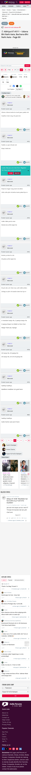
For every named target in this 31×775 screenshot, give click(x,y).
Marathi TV (6, 584)
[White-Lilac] (2, 77)
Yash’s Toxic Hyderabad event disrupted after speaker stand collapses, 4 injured (9, 479)
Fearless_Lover (20, 520)
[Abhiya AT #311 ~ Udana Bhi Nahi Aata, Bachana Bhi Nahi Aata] (2, 69)
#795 (28, 252)
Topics (18, 6)
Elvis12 (24, 648)
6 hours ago (15, 617)
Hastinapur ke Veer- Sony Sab (10, 595)
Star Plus (5, 732)
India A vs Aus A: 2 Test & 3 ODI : (11, 665)
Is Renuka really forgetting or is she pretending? (12, 655)
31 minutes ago (15, 589)
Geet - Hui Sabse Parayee (10, 601)
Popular (10, 580)
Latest (4, 580)
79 (11, 440)
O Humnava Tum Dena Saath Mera (12, 620)
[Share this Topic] (10, 86)
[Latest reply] (26, 520)
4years (6, 77)
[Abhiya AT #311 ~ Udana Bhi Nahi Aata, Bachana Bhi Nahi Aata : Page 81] (25, 69)
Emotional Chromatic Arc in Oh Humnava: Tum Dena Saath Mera (14, 624)
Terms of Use (6, 722)
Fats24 (24, 597)
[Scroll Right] (28, 97)
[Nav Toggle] (2, 2)
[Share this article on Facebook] (14, 86)
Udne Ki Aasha (7, 651)
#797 (28, 317)
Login (21, 2)
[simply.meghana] (11, 77)
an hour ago (16, 606)
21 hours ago (16, 658)
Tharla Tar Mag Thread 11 (9, 586)
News (4, 6)
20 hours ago (11, 520)
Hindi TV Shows (7, 592)
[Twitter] (7, 749)
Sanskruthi (23, 589)
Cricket (5, 610)
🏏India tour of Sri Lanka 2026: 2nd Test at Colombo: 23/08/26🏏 (14, 635)
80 (15, 440)
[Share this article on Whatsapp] (20, 86)
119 (26, 440)
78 (8, 440)
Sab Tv (4, 741)
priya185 (24, 678)
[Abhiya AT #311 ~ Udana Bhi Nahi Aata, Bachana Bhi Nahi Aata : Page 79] (5, 69)
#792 (28, 141)
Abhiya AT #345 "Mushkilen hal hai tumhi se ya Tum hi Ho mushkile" (17, 501)
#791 (28, 109)
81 (18, 440)
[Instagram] (13, 749)
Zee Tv (4, 734)
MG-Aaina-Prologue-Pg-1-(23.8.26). (11, 604)
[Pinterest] (17, 749)
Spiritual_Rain (23, 617)
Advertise (5, 715)
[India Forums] (9, 2)
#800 (28, 415)
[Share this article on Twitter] (17, 86)
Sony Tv (4, 739)
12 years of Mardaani (8, 644)
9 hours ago (18, 648)
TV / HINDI (23, 473)
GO (21, 70)
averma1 (24, 627)
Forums (10, 6)
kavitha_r (24, 658)
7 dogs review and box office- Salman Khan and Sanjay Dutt (14, 674)
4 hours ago (18, 597)
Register (27, 2)
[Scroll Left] (2, 97)
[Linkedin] (20, 749)
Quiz (24, 6)
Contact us (5, 717)
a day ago (15, 667)
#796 (28, 284)
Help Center (6, 720)
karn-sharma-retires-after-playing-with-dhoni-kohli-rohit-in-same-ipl (14, 613)
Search (27, 65)
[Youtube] (10, 749)
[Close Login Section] (28, 170)
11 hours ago (17, 627)
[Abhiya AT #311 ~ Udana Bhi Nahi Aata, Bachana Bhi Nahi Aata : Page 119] (28, 69)
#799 (28, 382)
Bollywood (6, 642)
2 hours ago (16, 638)
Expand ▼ (17, 515)
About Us (5, 713)
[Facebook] (3, 749)
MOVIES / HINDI (6, 473)
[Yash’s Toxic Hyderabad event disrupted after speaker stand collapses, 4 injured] (10, 466)
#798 (28, 349)
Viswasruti (23, 638)
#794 (28, 218)
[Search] (17, 2)
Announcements (19, 580)
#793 (28, 185)
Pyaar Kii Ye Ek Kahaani (12, 27)
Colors (4, 737)
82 (21, 440)
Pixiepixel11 (23, 606)
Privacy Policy (6, 724)
